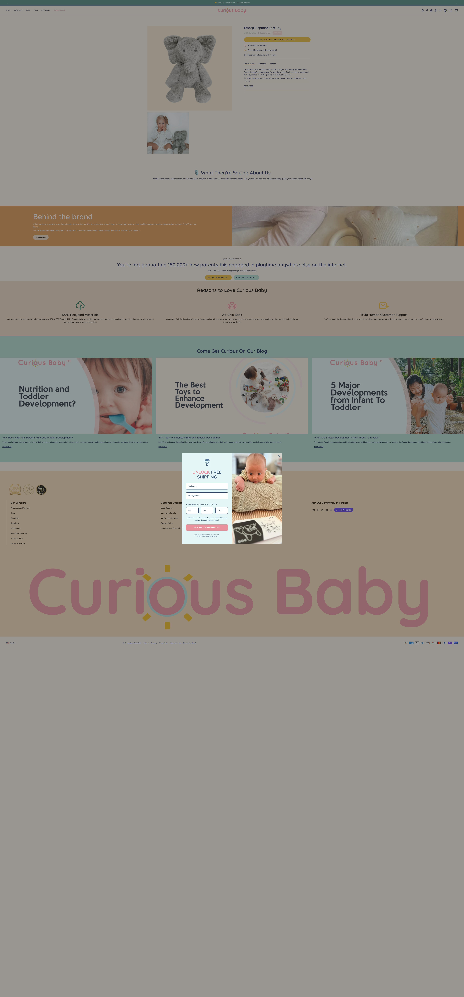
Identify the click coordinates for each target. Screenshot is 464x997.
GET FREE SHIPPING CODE (207, 527)
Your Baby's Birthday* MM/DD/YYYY (201, 505)
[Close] (279, 456)
